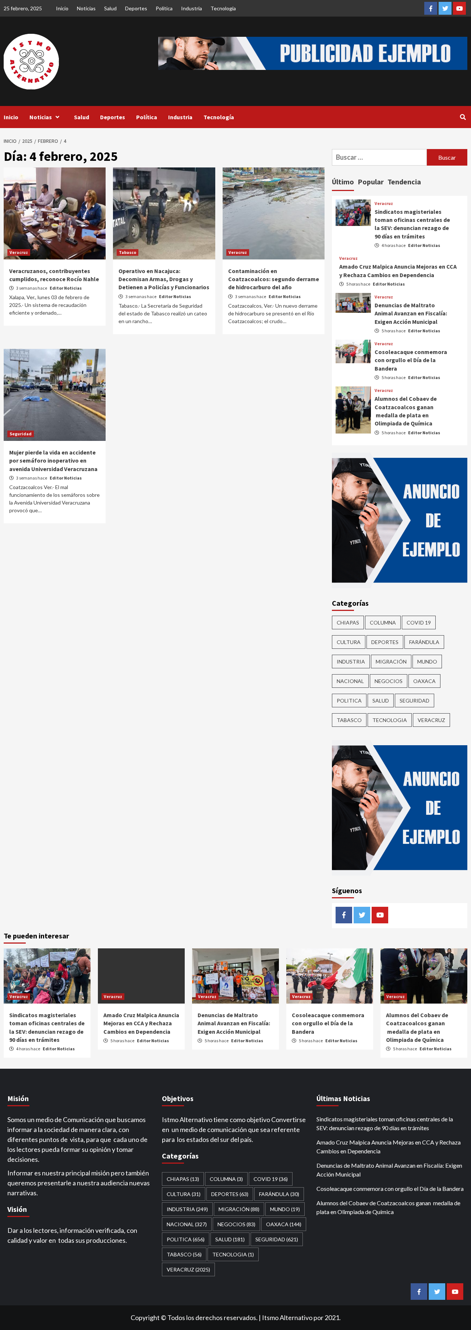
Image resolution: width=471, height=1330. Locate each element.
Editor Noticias (66, 288)
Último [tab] (343, 181)
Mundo (427, 661)
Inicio (62, 8)
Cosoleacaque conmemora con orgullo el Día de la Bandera (411, 360)
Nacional (350, 681)
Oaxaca (424, 681)
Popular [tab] (371, 181)
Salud (110, 8)
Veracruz (19, 252)
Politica (349, 700)
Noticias (86, 8)
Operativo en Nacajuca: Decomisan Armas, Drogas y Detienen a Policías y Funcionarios (163, 279)
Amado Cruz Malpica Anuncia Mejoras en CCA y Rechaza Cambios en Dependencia (141, 1023)
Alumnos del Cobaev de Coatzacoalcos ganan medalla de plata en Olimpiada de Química (388, 1207)
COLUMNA (383, 622)
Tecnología (223, 8)
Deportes (136, 8)
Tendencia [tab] (404, 181)
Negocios (389, 681)
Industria (191, 8)
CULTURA (349, 642)
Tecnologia (389, 720)
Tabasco (127, 252)
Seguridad (21, 433)
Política (164, 8)
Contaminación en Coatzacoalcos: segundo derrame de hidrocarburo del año (273, 279)
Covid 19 (419, 622)
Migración (391, 661)
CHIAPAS (348, 622)
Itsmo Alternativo (287, 1317)
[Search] (462, 117)
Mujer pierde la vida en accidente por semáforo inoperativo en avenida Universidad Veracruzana (53, 461)
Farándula (424, 642)
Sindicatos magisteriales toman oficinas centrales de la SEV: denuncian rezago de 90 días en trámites (384, 1123)
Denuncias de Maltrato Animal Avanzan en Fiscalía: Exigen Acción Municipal (411, 313)
